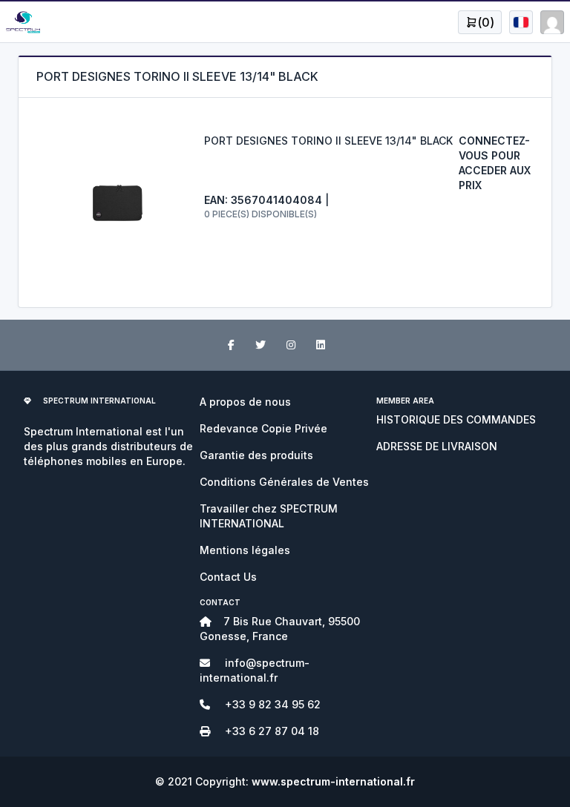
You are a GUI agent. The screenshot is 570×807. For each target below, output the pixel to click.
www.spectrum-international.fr (333, 781)
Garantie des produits (256, 455)
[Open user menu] (521, 22)
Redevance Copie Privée (263, 428)
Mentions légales (245, 550)
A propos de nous (245, 401)
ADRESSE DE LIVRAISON (436, 446)
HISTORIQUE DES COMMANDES (456, 419)
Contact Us (228, 576)
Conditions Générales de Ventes (284, 481)
